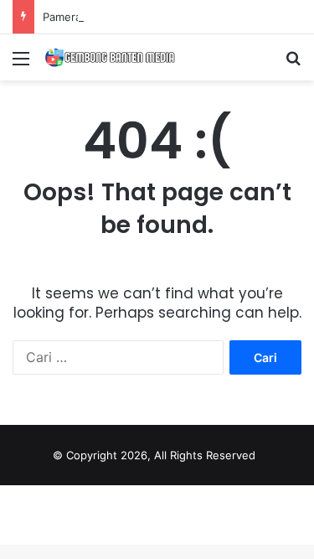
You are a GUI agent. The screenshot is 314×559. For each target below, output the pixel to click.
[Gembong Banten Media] (109, 57)
